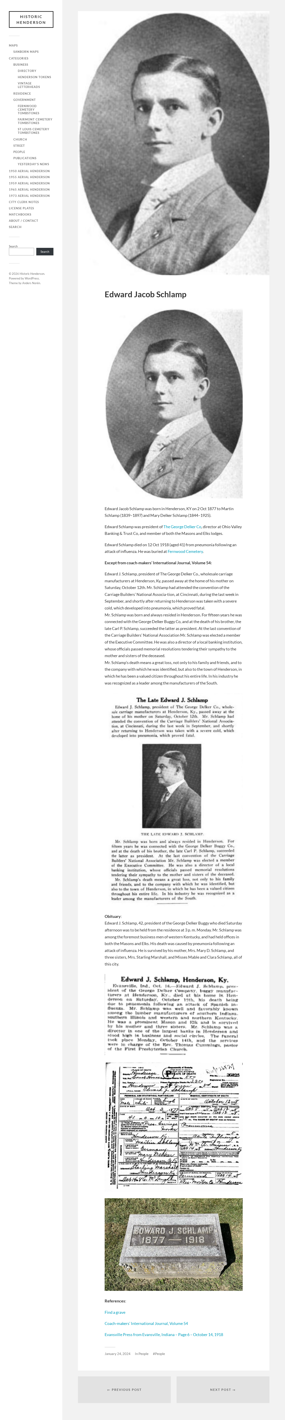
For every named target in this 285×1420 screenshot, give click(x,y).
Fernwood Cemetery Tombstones (28, 109)
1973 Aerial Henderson (29, 196)
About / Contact (23, 220)
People (19, 152)
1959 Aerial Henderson (29, 183)
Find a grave (115, 1312)
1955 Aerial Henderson (29, 177)
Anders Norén (31, 283)
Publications (25, 158)
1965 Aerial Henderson (29, 189)
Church (20, 139)
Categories (18, 58)
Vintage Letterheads (29, 85)
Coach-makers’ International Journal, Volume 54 (146, 1323)
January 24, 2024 (117, 1354)
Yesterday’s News (33, 164)
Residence (22, 93)
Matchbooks (20, 214)
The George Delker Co (182, 526)
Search (15, 227)
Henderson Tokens (34, 77)
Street (19, 145)
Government (24, 100)
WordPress (32, 278)
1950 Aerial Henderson (29, 171)
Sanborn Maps (26, 51)
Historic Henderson (31, 19)
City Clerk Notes (24, 202)
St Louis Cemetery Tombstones (33, 130)
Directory (27, 71)
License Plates (21, 208)
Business (20, 64)
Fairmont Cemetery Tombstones (35, 121)
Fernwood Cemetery (185, 551)
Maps (13, 45)
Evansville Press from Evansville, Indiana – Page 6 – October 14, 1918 (164, 1334)
